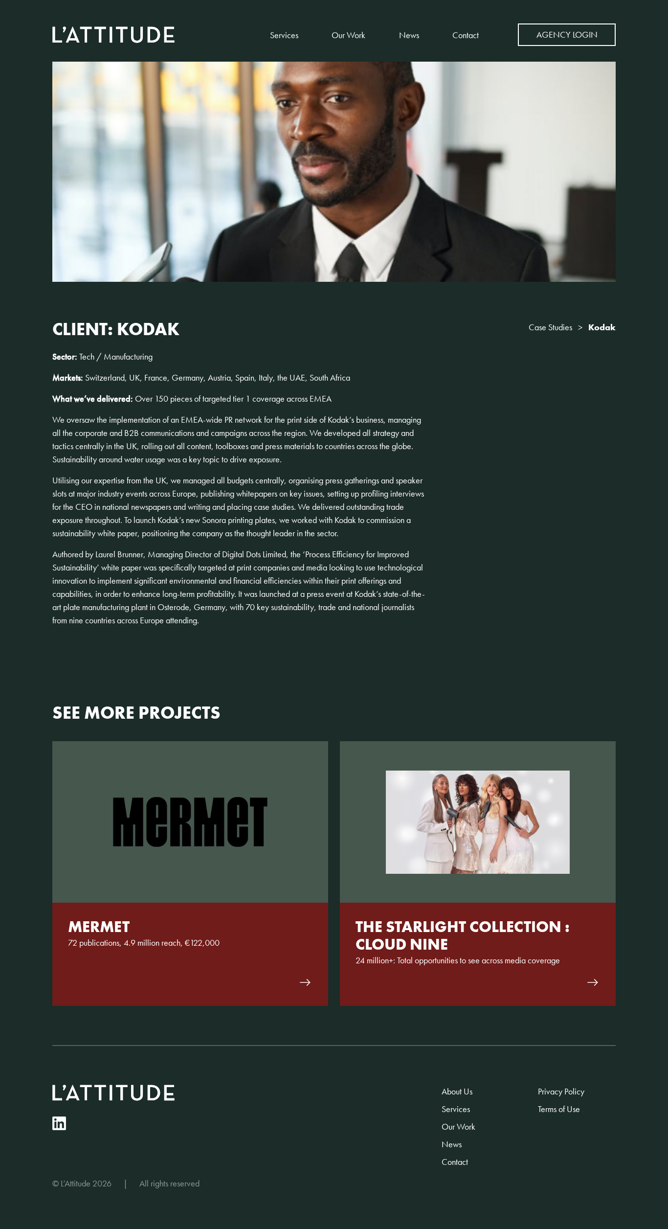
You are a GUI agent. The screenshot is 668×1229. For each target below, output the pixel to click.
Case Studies (550, 327)
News (409, 35)
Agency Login (567, 34)
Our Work (348, 35)
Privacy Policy (561, 1091)
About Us (457, 1091)
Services (284, 35)
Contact (465, 35)
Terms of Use (559, 1109)
